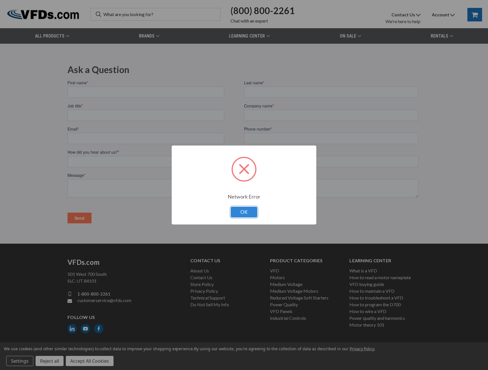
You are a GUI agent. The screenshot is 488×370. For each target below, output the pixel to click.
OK (244, 212)
